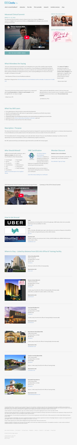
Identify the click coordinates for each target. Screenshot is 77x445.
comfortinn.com (31, 370)
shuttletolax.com (31, 241)
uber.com (30, 225)
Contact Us (41, 430)
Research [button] (46, 7)
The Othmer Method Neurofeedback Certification (41, 155)
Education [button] (22, 7)
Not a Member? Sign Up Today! (58, 161)
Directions (30, 262)
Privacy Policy (53, 430)
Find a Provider (38, 7)
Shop (63, 7)
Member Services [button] (55, 7)
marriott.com (31, 296)
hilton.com (30, 271)
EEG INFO (9, 433)
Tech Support (47, 430)
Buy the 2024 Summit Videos (17, 53)
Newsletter (31, 430)
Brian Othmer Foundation (9, 430)
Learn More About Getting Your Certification (38, 174)
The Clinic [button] (29, 7)
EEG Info (11, 2)
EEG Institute (17, 430)
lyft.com (30, 233)
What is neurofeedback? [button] (11, 7)
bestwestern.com (32, 346)
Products (36, 430)
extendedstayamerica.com (34, 394)
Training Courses (25, 430)
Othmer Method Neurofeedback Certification (25, 118)
